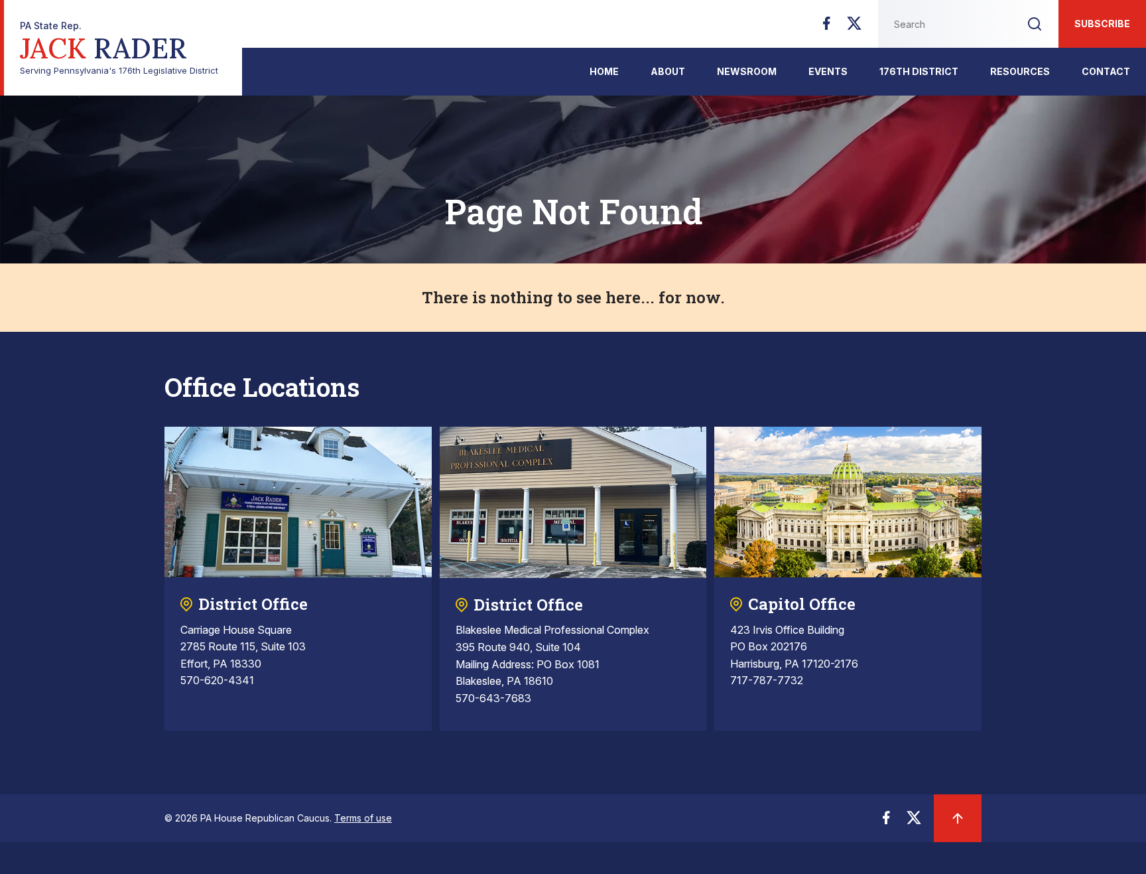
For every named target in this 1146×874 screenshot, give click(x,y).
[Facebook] (826, 27)
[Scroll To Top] (958, 818)
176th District (918, 71)
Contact (1106, 71)
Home (604, 71)
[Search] (1034, 24)
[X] (854, 27)
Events (828, 71)
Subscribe (1102, 23)
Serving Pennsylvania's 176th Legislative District (119, 48)
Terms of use (363, 818)
